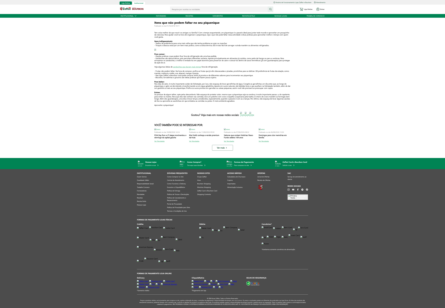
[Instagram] (289, 190)
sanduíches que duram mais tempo (187, 67)
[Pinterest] (307, 190)
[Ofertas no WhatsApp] (260, 190)
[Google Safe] (253, 283)
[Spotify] (302, 190)
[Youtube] (293, 190)
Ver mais (221, 148)
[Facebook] (298, 190)
